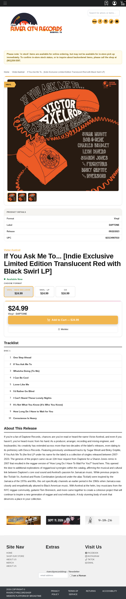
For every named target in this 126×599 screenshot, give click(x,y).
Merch (10, 563)
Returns (91, 591)
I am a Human (79, 575)
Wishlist (64, 329)
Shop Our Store (15, 556)
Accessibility (109, 591)
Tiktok (90, 559)
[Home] (36, 23)
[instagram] (105, 21)
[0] (123, 4)
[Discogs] (94, 21)
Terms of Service (73, 593)
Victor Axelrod (18, 72)
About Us (11, 566)
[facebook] (100, 21)
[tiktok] (111, 21)
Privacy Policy (55, 593)
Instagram (93, 556)
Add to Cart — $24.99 (65, 320)
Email (90, 563)
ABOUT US (11, 559)
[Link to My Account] (114, 3)
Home (6, 72)
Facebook (92, 553)
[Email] (117, 21)
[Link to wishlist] (106, 3)
